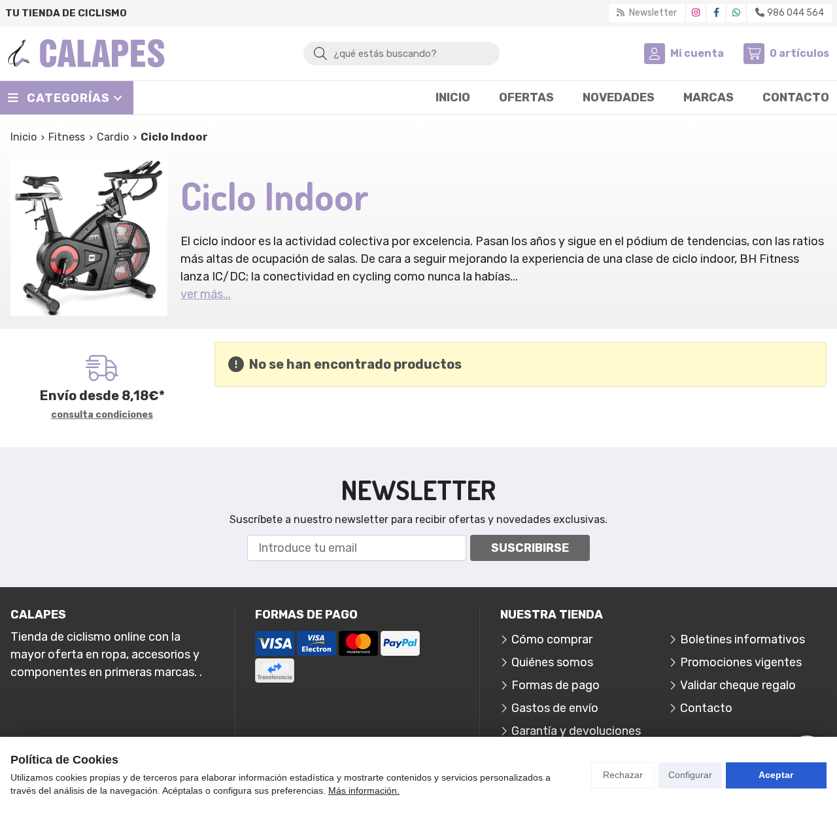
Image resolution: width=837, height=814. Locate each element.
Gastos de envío (554, 708)
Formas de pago (555, 685)
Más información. (364, 790)
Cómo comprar (551, 639)
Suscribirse (530, 548)
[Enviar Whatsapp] (736, 12)
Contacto (706, 708)
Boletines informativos (742, 639)
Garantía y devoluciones (576, 731)
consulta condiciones (102, 415)
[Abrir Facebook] (716, 12)
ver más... (205, 294)
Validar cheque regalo (738, 685)
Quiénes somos (552, 662)
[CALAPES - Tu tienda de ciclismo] (86, 53)
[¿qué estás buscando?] (401, 53)
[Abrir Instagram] (696, 12)
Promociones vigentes (741, 662)
